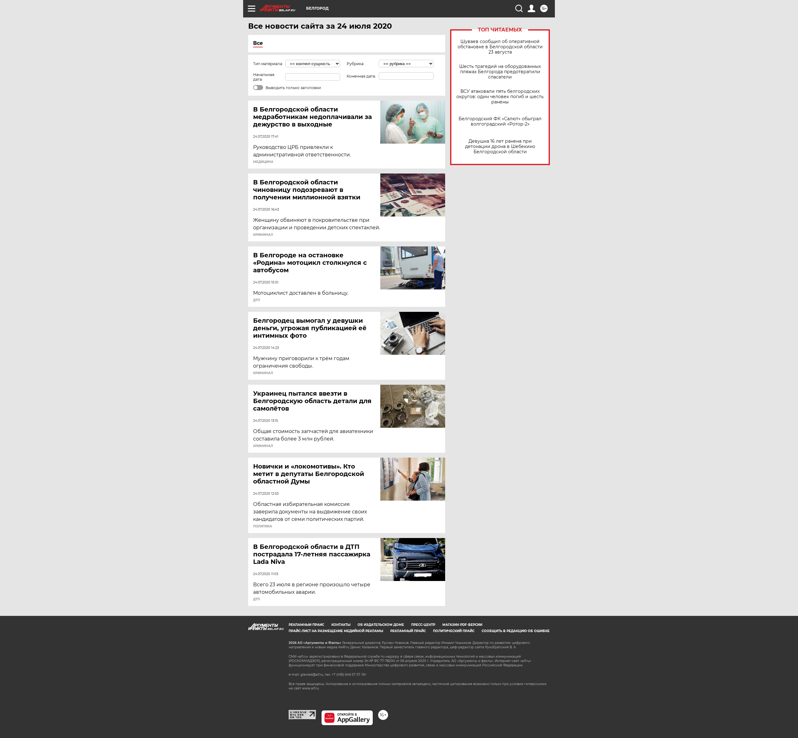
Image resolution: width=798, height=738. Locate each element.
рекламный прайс (408, 631)
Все (258, 43)
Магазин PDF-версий (462, 625)
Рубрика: (355, 63)
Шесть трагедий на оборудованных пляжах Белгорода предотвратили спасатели (500, 72)
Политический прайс (453, 631)
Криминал (263, 234)
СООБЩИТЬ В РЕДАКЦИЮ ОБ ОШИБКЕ (516, 631)
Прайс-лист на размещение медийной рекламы (336, 631)
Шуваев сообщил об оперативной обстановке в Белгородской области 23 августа (500, 47)
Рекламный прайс (306, 625)
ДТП (256, 300)
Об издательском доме (381, 625)
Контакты (340, 625)
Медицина (263, 162)
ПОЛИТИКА (262, 526)
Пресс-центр (423, 625)
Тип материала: (268, 63)
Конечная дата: (361, 76)
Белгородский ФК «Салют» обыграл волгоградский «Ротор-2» (500, 121)
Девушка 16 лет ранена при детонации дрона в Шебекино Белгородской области (500, 147)
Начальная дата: (263, 77)
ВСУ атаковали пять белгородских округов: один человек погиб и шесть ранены (500, 97)
